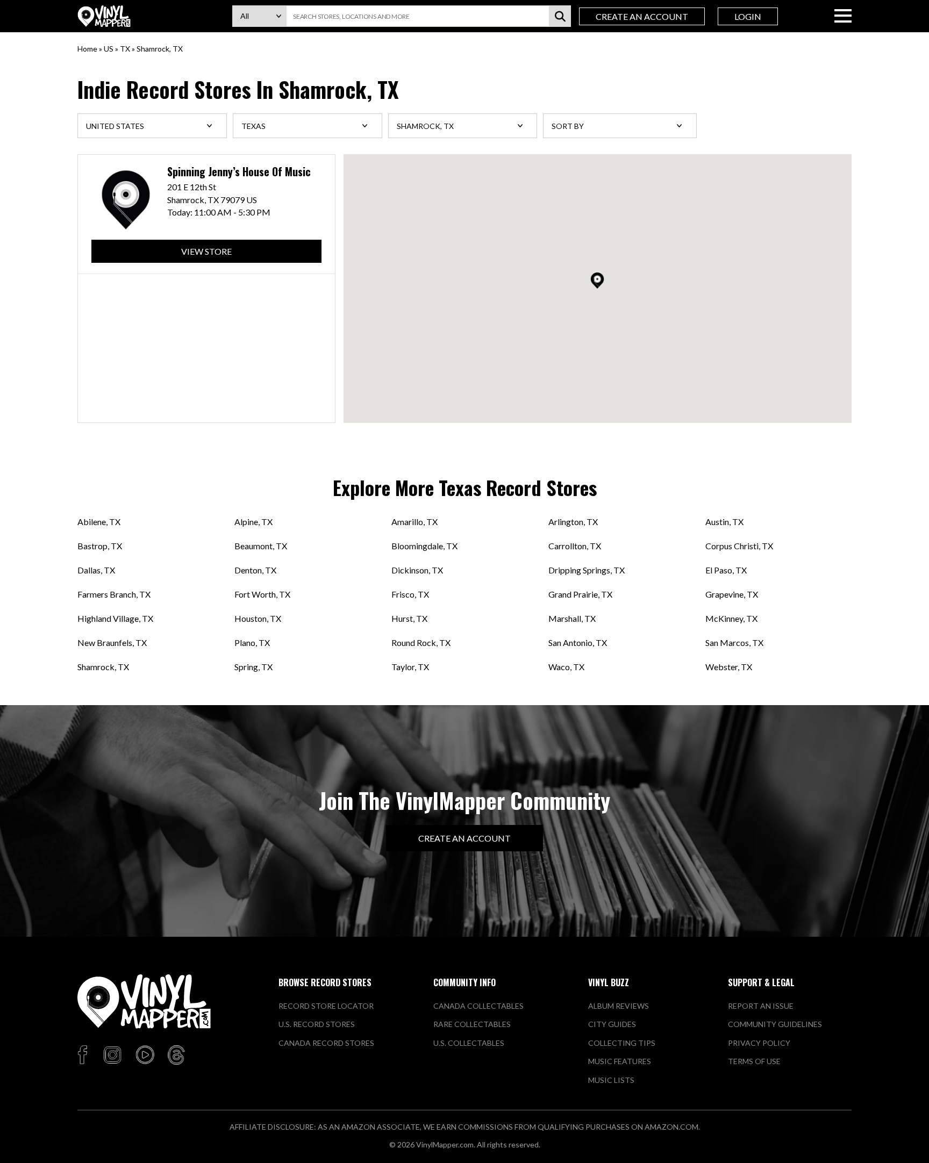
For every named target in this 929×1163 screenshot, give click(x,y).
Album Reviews (618, 1005)
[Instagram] (112, 1055)
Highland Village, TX (115, 618)
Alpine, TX (253, 521)
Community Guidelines (775, 1024)
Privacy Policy (759, 1042)
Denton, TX (255, 570)
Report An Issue (761, 1005)
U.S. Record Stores (316, 1024)
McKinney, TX (731, 618)
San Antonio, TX (577, 642)
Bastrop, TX (99, 546)
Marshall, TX (572, 618)
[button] (597, 280)
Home (87, 48)
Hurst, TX (409, 618)
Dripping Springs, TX (586, 570)
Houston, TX (257, 618)
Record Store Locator (326, 1005)
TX (125, 48)
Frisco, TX (410, 594)
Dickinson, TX (417, 570)
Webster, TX (728, 667)
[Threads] (176, 1055)
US (108, 48)
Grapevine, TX (731, 594)
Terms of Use (754, 1061)
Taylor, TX (410, 667)
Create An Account (642, 16)
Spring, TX (253, 667)
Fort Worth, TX (262, 594)
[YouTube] (144, 1055)
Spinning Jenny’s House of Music (239, 172)
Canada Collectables (478, 1005)
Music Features (619, 1061)
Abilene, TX (98, 521)
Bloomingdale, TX (424, 546)
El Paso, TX (726, 570)
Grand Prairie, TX (580, 594)
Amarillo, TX (414, 521)
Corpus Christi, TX (739, 546)
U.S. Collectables (468, 1042)
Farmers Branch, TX (114, 594)
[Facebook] (84, 1055)
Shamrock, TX (103, 667)
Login (747, 16)
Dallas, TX (96, 570)
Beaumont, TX (260, 546)
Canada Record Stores (326, 1042)
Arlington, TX (573, 521)
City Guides (612, 1024)
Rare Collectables (472, 1024)
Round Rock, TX (421, 642)
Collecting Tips (621, 1042)
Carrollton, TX (574, 546)
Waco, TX (566, 667)
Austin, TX (724, 521)
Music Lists (611, 1080)
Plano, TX (252, 642)
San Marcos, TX (734, 642)
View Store (206, 251)
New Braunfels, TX (112, 642)
